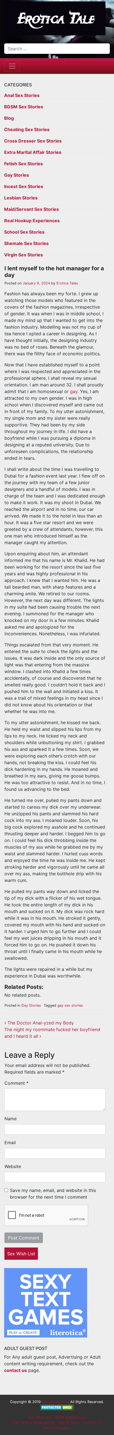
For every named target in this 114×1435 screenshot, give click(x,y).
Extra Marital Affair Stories (32, 152)
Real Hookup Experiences (32, 220)
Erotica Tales (66, 283)
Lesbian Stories (21, 198)
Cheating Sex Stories (27, 129)
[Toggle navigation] (12, 66)
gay (73, 391)
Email (10, 1142)
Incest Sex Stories (23, 186)
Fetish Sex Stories (23, 163)
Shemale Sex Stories (26, 243)
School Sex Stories (24, 232)
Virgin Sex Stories (23, 255)
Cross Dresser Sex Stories (33, 141)
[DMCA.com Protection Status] (57, 1407)
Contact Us (93, 1423)
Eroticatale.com (55, 1402)
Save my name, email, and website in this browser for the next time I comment (53, 1194)
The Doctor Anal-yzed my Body (40, 1023)
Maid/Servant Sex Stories (31, 209)
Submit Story (69, 1423)
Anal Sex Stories (22, 95)
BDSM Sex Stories (23, 106)
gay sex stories (70, 1005)
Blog (9, 118)
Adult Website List (70, 1417)
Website (12, 1166)
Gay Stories (16, 175)
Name (10, 1118)
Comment (16, 1083)
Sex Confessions (57, 1428)
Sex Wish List (21, 1253)
